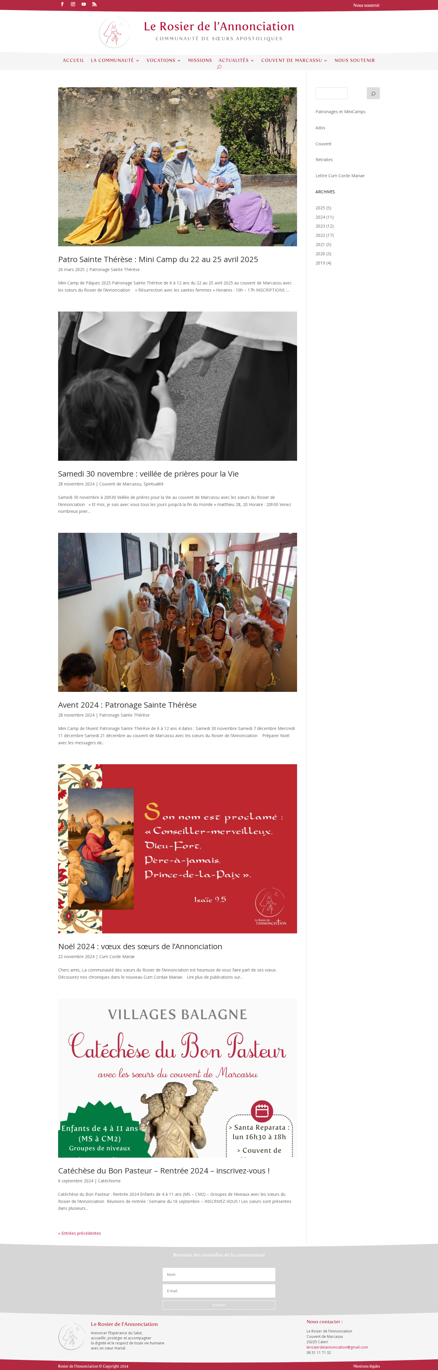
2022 (320, 235)
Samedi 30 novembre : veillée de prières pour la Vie (148, 473)
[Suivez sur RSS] (94, 4)
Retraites (324, 159)
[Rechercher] (373, 93)
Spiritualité (154, 484)
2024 (320, 217)
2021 (320, 244)
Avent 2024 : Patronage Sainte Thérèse (127, 704)
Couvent (324, 144)
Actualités (234, 60)
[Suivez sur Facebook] (62, 4)
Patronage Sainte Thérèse (114, 269)
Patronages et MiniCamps (341, 111)
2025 (320, 208)
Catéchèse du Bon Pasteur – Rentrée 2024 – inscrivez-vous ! (164, 1170)
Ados (320, 127)
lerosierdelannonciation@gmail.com (337, 1347)
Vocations (161, 60)
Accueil (73, 60)
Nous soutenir (355, 60)
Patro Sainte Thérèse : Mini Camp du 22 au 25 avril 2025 (158, 259)
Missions (200, 60)
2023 (320, 226)
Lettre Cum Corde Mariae (340, 175)
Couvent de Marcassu (291, 60)
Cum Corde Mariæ (117, 956)
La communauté (112, 60)
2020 (320, 253)
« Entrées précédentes (79, 1233)
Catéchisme (109, 1181)
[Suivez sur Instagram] (73, 4)
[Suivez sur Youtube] (84, 4)
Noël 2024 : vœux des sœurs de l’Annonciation (140, 946)
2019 (320, 263)
